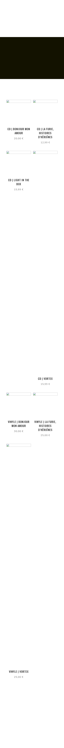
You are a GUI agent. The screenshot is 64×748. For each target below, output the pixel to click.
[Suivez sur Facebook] (32, 715)
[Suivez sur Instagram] (32, 721)
